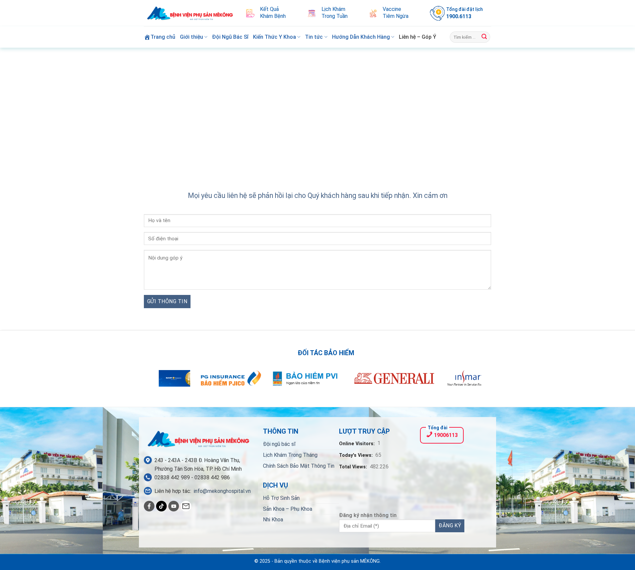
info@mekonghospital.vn (222, 491)
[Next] (466, 382)
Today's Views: (356, 455)
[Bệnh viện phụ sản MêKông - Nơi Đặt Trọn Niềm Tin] (190, 13)
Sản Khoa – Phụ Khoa (287, 509)
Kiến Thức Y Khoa (274, 37)
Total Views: (353, 467)
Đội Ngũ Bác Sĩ (230, 37)
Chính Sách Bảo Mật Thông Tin (298, 466)
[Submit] (484, 37)
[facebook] (149, 506)
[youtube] (173, 506)
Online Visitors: (357, 444)
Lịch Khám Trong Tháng (290, 455)
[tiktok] (161, 506)
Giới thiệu (191, 37)
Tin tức (314, 37)
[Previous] (169, 382)
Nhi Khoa (273, 519)
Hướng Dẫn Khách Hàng (361, 37)
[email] (186, 506)
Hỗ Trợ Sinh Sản (281, 498)
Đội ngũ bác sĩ (279, 444)
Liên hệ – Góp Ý (417, 37)
